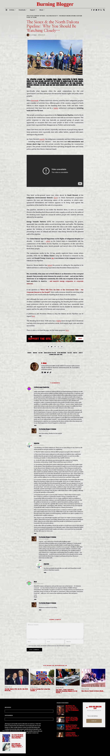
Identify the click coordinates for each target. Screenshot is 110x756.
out (52, 258)
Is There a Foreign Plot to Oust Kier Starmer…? (40, 690)
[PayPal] (99, 10)
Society (81, 352)
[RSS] (101, 10)
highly (55, 108)
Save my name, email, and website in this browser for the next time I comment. (49, 645)
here (33, 316)
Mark (35, 582)
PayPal (58, 321)
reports (42, 139)
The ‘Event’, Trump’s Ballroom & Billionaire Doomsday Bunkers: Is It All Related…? (66, 691)
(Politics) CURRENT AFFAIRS (36, 15)
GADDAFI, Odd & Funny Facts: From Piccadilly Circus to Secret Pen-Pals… (72, 719)
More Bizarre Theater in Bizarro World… (92, 691)
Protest (75, 352)
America (35, 352)
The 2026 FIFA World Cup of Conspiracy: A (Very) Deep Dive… (17, 736)
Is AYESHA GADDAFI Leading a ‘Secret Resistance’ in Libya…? (72, 734)
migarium (36, 443)
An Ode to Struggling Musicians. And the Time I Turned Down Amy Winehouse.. (72, 727)
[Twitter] (94, 10)
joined (50, 265)
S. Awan (34, 35)
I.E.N (55, 198)
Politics (69, 352)
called (48, 241)
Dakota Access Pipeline (50, 352)
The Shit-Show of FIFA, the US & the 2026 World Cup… (16, 690)
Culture (40, 352)
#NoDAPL (29, 352)
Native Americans (61, 352)
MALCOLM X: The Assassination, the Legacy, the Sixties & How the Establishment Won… (72, 709)
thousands (34, 100)
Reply (35, 425)
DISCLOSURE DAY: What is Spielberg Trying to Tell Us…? (17, 745)
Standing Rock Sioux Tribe (55, 354)
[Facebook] (91, 10)
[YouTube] (96, 10)
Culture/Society (52, 15)
